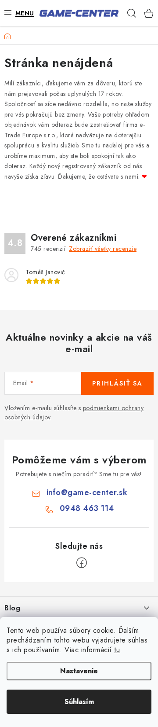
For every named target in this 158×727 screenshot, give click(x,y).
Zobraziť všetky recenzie (102, 248)
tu (117, 650)
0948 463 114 (87, 508)
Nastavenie (79, 671)
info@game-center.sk (87, 492)
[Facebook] (81, 563)
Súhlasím (79, 702)
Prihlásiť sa (117, 383)
